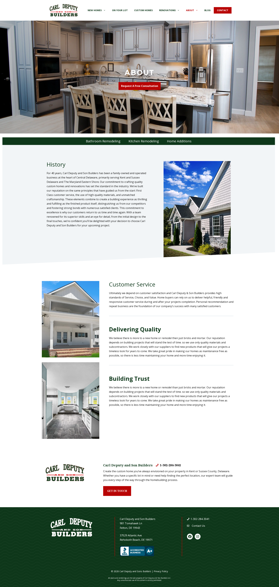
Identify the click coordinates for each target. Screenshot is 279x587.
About (190, 10)
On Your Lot (120, 10)
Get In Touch (117, 491)
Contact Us (198, 526)
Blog (207, 10)
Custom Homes (143, 10)
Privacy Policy (161, 571)
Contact (222, 10)
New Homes (95, 10)
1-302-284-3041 (170, 465)
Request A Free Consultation (139, 86)
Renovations (167, 10)
